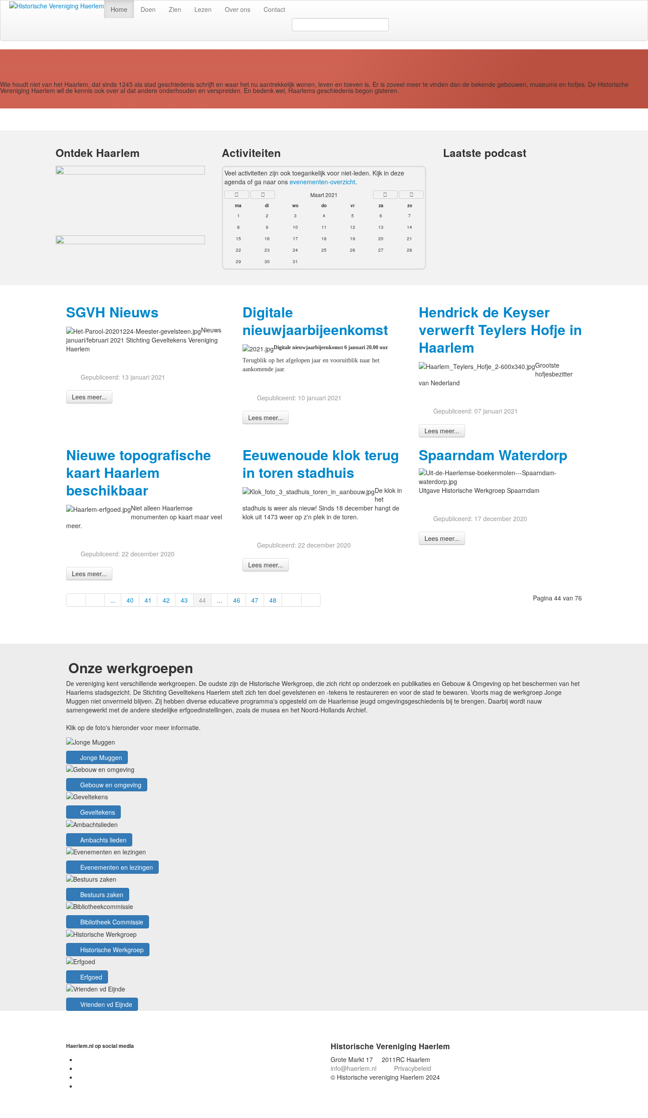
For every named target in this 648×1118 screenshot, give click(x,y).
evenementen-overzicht (322, 181)
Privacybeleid (412, 1068)
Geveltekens (96, 812)
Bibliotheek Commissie (110, 921)
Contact (274, 9)
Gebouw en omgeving (110, 784)
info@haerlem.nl (353, 1068)
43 (184, 600)
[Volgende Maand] (385, 194)
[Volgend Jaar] (411, 194)
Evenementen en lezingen (115, 867)
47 (254, 600)
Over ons (237, 9)
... (112, 600)
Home (119, 9)
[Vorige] (95, 600)
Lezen (203, 9)
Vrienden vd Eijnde (105, 1004)
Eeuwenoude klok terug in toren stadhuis (320, 463)
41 (148, 600)
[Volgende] (292, 600)
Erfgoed (90, 977)
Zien (175, 9)
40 (130, 600)
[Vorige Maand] (262, 194)
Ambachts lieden (102, 839)
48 (272, 600)
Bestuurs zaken (100, 894)
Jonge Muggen (100, 757)
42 (166, 600)
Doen (148, 9)
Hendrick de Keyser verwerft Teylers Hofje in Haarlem (500, 329)
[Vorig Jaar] (236, 194)
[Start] (76, 600)
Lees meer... (89, 396)
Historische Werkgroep (111, 949)
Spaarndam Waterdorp (493, 455)
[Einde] (311, 600)
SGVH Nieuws (112, 312)
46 (236, 600)
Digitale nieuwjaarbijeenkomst (315, 320)
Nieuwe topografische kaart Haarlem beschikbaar (138, 472)
